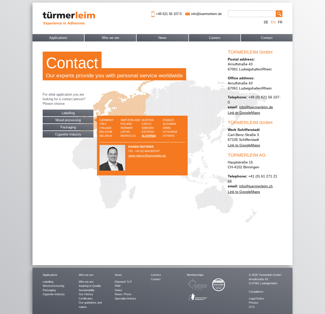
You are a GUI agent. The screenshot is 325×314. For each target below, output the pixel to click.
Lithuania (170, 131)
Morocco (128, 135)
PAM (117, 285)
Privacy (253, 302)
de (266, 22)
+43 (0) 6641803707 (147, 151)
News (162, 38)
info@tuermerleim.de (256, 107)
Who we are (110, 38)
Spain (167, 127)
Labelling (68, 113)
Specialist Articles (125, 298)
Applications (58, 38)
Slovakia (169, 123)
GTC (252, 306)
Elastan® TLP (123, 281)
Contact (266, 38)
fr (280, 22)
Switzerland (130, 120)
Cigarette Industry (68, 134)
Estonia (148, 131)
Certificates (86, 298)
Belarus (106, 135)
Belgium (106, 131)
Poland (126, 123)
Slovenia (149, 135)
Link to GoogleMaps (244, 113)
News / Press (123, 294)
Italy (103, 123)
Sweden (148, 127)
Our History (86, 294)
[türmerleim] (69, 18)
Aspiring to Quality (90, 285)
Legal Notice (256, 298)
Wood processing (68, 120)
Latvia (125, 131)
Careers (214, 38)
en (273, 22)
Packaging (68, 127)
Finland (105, 127)
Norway (127, 127)
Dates (118, 290)
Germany (106, 120)
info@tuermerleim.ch (256, 186)
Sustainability (87, 290)
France (168, 120)
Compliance (256, 291)
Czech (146, 123)
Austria (148, 120)
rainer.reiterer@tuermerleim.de (147, 155)
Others (168, 135)
